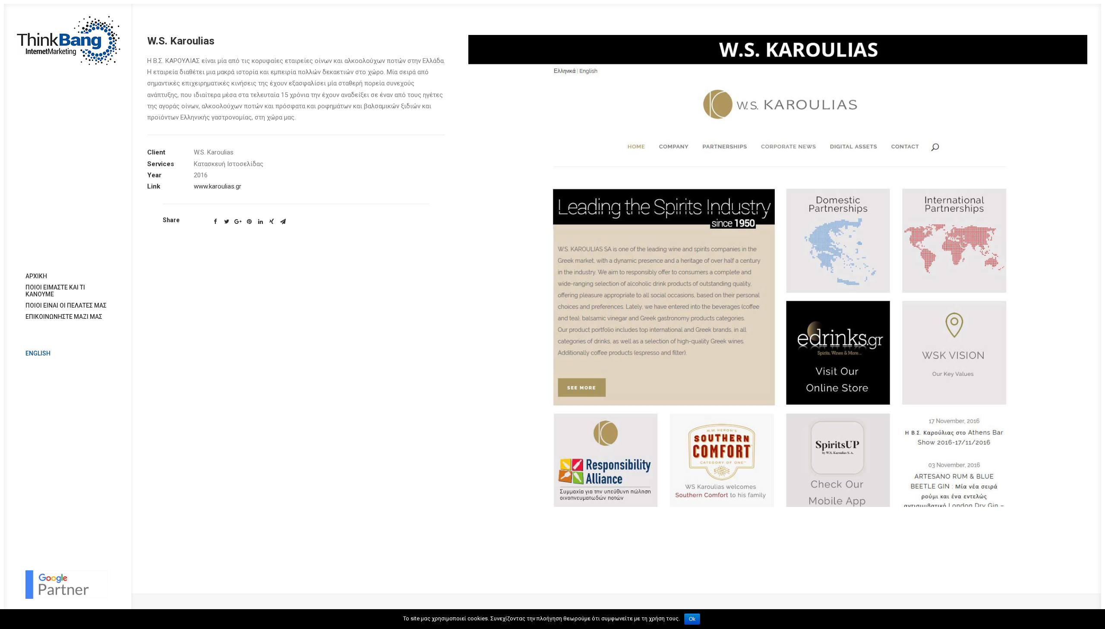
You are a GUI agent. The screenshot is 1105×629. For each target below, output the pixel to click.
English (38, 353)
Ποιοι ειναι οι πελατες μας (66, 305)
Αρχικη (36, 276)
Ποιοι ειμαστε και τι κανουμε (55, 291)
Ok (692, 619)
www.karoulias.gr (217, 186)
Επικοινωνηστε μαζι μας (63, 316)
